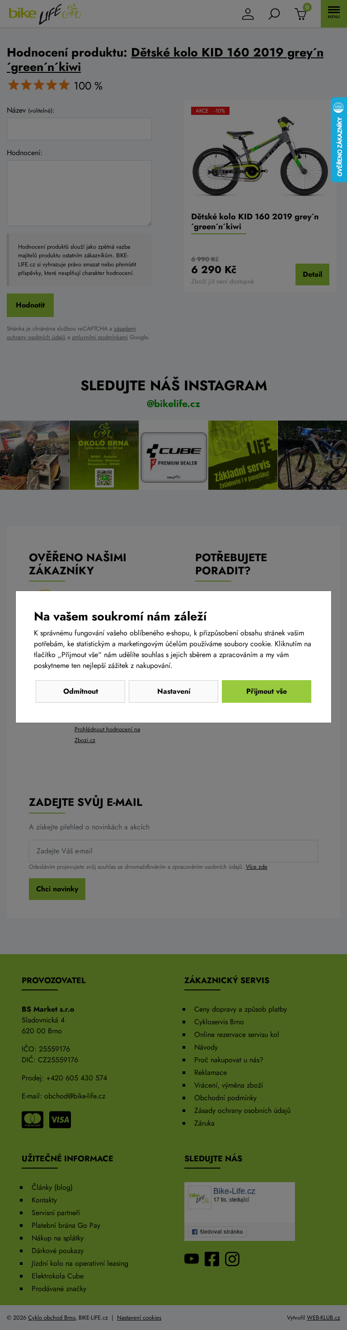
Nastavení (173, 691)
